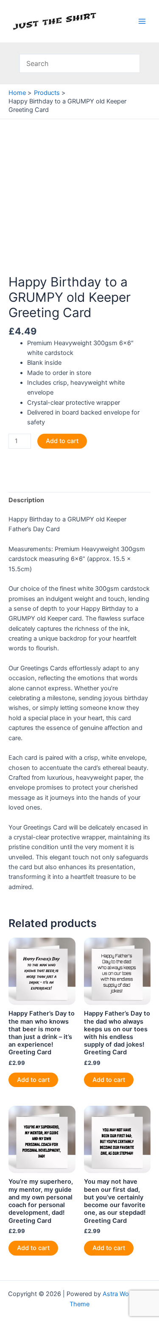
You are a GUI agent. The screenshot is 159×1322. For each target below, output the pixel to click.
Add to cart (62, 441)
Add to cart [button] (33, 1080)
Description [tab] (26, 500)
